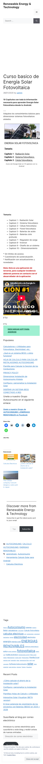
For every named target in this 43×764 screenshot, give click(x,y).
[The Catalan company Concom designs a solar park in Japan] (10, 475)
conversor (37, 634)
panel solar (18, 657)
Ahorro (5, 627)
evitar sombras (12, 651)
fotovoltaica (26, 651)
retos (17, 660)
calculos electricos (13, 633)
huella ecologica (12, 655)
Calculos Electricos (10, 463)
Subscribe (26, 529)
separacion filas (24, 660)
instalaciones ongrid (24, 655)
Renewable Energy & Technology (17, 5)
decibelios (6, 637)
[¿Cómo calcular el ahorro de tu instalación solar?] (27, 458)
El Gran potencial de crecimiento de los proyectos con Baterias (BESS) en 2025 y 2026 (21, 707)
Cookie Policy (11, 755)
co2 (25, 634)
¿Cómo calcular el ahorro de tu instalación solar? (26, 466)
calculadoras (13, 630)
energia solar (16, 642)
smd (30, 660)
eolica (5, 651)
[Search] (36, 21)
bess (5, 630)
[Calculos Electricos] (10, 458)
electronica (31, 637)
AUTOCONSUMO (13, 544)
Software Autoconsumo (18, 664)
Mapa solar (33, 655)
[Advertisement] (21, 51)
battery (34, 627)
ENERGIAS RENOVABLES (31, 646)
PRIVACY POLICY (10, 373)
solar (30, 663)
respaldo (13, 660)
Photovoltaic (25, 657)
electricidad (20, 637)
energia (7, 641)
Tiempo (24, 667)
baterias (29, 627)
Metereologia (11, 657)
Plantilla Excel (34, 657)
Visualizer (29, 667)
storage (19, 667)
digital (11, 637)
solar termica (12, 667)
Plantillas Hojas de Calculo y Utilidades (20, 694)
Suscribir (10, 745)
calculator (21, 630)
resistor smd (6, 660)
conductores (30, 634)
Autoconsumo (24, 554)
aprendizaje (11, 554)
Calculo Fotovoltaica (31, 630)
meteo (5, 657)
